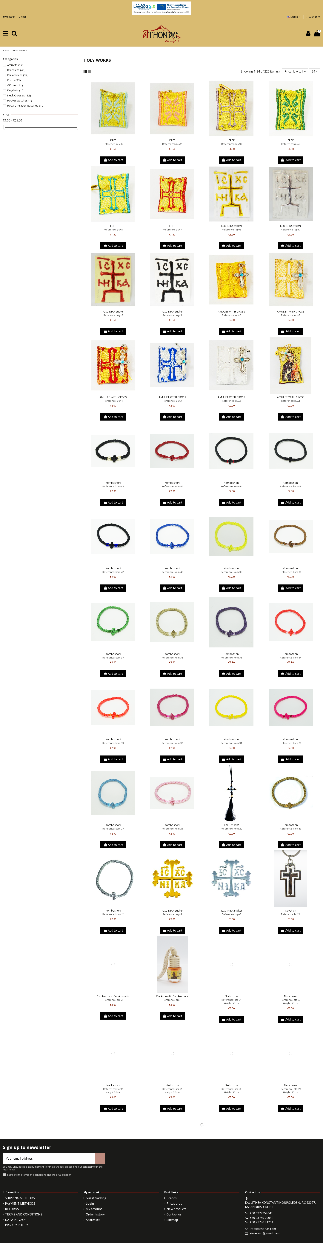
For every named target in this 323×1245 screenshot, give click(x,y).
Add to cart (115, 160)
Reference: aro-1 (172, 999)
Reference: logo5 (172, 315)
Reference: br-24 (290, 914)
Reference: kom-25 (172, 828)
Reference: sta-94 (231, 999)
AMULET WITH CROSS (231, 311)
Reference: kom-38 (290, 572)
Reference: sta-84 (172, 1178)
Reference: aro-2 (113, 999)
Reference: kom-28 (290, 743)
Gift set (15, 85)
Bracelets (16, 70)
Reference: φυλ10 (231, 144)
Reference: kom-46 (172, 486)
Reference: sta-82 (291, 1178)
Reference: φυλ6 (231, 315)
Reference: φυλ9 (290, 144)
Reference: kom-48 (113, 486)
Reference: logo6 (113, 315)
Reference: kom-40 (172, 572)
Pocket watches (19, 100)
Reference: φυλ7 (172, 229)
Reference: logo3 (231, 914)
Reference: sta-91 (172, 1089)
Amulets (15, 65)
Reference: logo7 (290, 229)
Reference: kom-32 (172, 743)
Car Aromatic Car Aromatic (113, 996)
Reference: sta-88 (113, 1178)
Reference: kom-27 (113, 828)
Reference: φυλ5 (290, 315)
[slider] (4, 127)
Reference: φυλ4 (113, 400)
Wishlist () (314, 16)
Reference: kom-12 (113, 914)
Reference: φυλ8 (113, 229)
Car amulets (17, 75)
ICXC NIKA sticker (231, 226)
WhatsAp (10, 16)
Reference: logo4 (172, 914)
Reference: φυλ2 (231, 400)
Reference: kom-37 (113, 657)
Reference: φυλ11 (172, 144)
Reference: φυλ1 (290, 400)
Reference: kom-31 (231, 743)
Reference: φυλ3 (172, 400)
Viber (23, 16)
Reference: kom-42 (113, 572)
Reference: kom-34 (290, 657)
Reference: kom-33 (113, 743)
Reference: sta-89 (291, 1089)
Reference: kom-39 (231, 572)
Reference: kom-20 (231, 828)
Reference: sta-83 (231, 1178)
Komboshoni (113, 482)
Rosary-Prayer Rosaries (25, 105)
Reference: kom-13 (290, 828)
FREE (113, 140)
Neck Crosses (19, 95)
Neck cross (231, 996)
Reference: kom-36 (172, 657)
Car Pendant (231, 825)
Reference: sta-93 (291, 999)
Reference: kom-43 (290, 486)
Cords (14, 80)
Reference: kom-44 (231, 486)
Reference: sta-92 (113, 1089)
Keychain (290, 910)
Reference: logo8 (231, 229)
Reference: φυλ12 (113, 144)
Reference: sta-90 (231, 1089)
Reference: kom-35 (231, 657)
